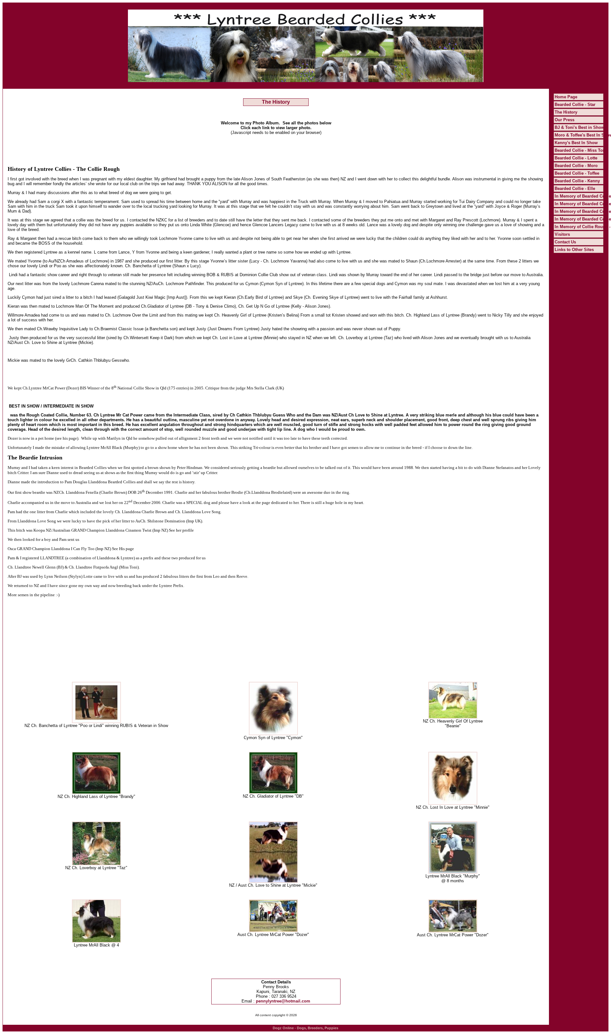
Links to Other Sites (574, 249)
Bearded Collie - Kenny (577, 180)
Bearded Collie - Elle (575, 188)
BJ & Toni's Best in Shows (581, 127)
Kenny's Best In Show (576, 142)
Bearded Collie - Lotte (576, 158)
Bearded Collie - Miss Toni (581, 150)
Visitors (562, 234)
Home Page (566, 96)
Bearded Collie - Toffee (577, 173)
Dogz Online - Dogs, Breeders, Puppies (305, 1028)
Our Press (564, 119)
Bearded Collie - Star (575, 104)
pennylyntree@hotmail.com (283, 1001)
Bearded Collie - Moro (576, 165)
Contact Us (565, 242)
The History (566, 112)
